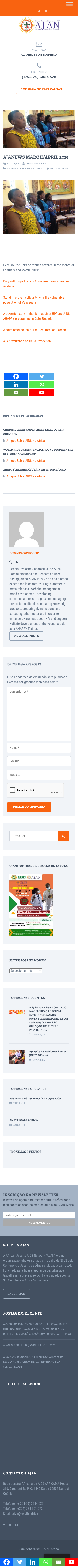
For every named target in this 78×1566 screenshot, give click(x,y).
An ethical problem (24, 1120)
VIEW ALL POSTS (26, 636)
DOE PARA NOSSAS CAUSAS (41, 89)
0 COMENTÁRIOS (59, 168)
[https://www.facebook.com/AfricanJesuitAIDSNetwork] (4, 1525)
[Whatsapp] (41, 384)
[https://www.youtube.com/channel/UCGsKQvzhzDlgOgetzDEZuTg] (16, 1525)
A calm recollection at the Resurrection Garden (34, 330)
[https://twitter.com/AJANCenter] (10, 1525)
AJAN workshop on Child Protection (27, 341)
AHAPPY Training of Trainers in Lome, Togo (34, 470)
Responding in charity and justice (35, 1098)
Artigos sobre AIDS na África (25, 168)
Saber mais (16, 1293)
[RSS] (16, 562)
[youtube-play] (46, 11)
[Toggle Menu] (69, 4)
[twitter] (39, 11)
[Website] (10, 562)
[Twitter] (41, 376)
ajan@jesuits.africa (39, 54)
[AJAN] (39, 25)
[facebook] (32, 11)
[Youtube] (41, 392)
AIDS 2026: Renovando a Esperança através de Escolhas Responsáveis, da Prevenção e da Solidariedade (33, 1361)
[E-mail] (16, 392)
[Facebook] (16, 376)
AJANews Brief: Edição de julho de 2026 (47, 1053)
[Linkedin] (16, 384)
